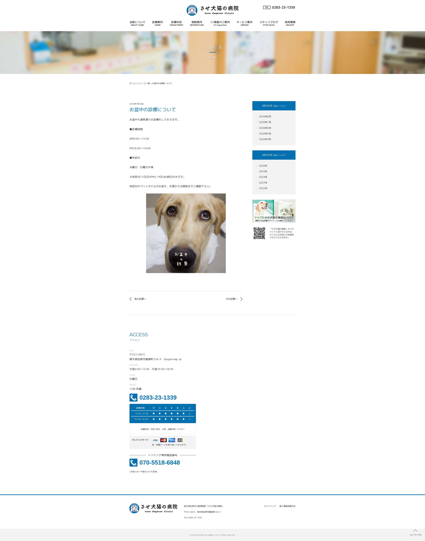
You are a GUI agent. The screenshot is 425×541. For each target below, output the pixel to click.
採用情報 (290, 23)
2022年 (263, 188)
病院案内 (197, 23)
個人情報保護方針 (288, 506)
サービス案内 (245, 23)
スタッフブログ (268, 23)
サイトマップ (270, 506)
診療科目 (176, 23)
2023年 (263, 182)
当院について (137, 23)
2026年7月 (265, 122)
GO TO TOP (416, 535)
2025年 (263, 171)
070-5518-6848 (159, 462)
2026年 (263, 165)
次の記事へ (231, 298)
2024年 (263, 177)
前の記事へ (140, 298)
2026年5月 (265, 133)
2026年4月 (265, 139)
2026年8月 (265, 116)
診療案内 (157, 23)
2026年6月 (265, 127)
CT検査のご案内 (220, 23)
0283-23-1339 (158, 397)
